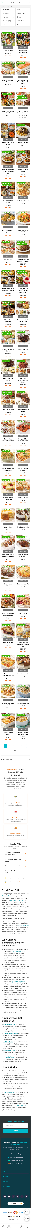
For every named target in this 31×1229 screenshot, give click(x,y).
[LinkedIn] (26, 1196)
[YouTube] (4, 1196)
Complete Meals (21, 13)
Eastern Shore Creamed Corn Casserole (23, 734)
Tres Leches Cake (23, 527)
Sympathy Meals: (8, 1057)
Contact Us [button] (16, 1186)
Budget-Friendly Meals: (10, 1033)
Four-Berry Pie (8, 642)
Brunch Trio (8, 259)
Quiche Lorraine (23, 497)
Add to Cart (8, 47)
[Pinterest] (17, 1196)
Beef (18, 9)
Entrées (19, 17)
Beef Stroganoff (23, 142)
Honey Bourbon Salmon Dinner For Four (23, 81)
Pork (18, 24)
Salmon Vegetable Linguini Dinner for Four (8, 171)
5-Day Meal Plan (8, 51)
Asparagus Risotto (23, 703)
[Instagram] (13, 1196)
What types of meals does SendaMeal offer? (12, 853)
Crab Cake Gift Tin (8, 230)
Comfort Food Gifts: (9, 1024)
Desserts (5, 17)
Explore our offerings (19, 1105)
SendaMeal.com (6, 896)
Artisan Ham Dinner (8, 409)
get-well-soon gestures (18, 981)
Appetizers (5, 9)
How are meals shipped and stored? (13, 860)
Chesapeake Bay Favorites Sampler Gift (23, 644)
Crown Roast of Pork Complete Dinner (23, 380)
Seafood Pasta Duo (23, 201)
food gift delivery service (17, 900)
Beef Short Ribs (23, 349)
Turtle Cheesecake (23, 674)
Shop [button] (16, 1171)
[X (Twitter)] (22, 1196)
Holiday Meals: (8, 1042)
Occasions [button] (16, 1176)
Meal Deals (20, 20)
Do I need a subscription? (12, 866)
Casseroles (5, 13)
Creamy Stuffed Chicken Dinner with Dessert (23, 290)
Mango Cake (8, 527)
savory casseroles (23, 925)
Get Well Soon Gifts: (9, 1050)
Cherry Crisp (23, 613)
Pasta (4, 24)
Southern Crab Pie (23, 584)
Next (15, 750)
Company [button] (16, 1181)
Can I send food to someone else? (13, 872)
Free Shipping (6, 20)
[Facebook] (9, 1196)
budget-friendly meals (19, 951)
